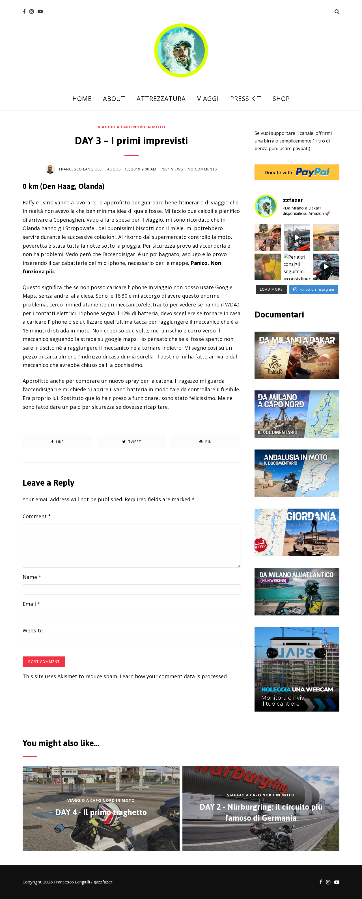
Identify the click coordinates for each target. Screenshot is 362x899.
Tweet (134, 441)
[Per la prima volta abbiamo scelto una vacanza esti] (268, 267)
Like (59, 441)
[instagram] (31, 11)
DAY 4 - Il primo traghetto (101, 812)
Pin (208, 441)
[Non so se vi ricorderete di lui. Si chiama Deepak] (326, 237)
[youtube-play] (40, 11)
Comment (37, 516)
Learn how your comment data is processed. (174, 676)
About (114, 98)
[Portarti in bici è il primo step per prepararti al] (268, 237)
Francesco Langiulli (81, 169)
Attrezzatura (161, 98)
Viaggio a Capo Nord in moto (131, 127)
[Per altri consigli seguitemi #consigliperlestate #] (297, 267)
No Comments (202, 169)
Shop (281, 98)
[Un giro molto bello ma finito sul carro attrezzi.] (326, 267)
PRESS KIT (245, 98)
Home (82, 98)
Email (31, 603)
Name (32, 577)
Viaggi (208, 98)
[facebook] (24, 11)
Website (33, 630)
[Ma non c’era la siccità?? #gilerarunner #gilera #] (297, 237)
